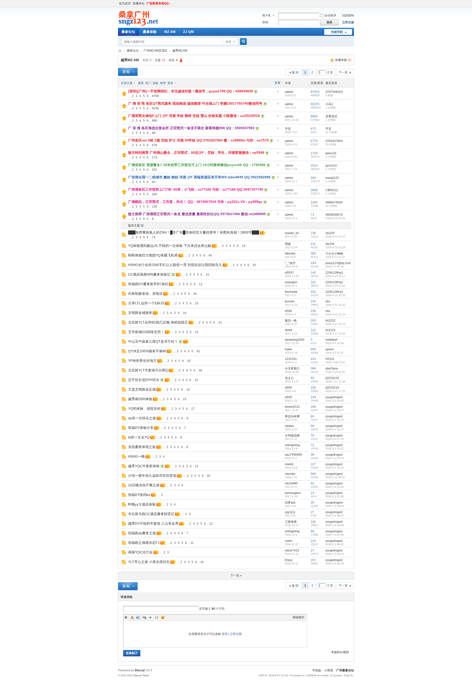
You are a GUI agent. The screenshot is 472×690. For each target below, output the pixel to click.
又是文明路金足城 (142, 389)
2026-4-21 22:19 (335, 314)
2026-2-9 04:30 (334, 534)
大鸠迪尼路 (292, 435)
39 (200, 370)
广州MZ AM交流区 (155, 50)
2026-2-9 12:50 (334, 496)
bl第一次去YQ (138, 437)
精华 (163, 83)
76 (312, 435)
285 (154, 194)
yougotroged (333, 397)
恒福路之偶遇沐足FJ (144, 543)
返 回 (295, 72)
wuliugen (291, 282)
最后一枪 (291, 320)
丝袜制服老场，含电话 (145, 294)
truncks (290, 301)
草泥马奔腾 (292, 416)
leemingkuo (293, 493)
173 (154, 157)
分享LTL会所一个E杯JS (146, 303)
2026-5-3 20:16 (334, 266)
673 (313, 128)
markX (289, 464)
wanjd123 (332, 178)
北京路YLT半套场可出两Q (148, 370)
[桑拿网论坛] (140, 25)
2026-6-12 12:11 (335, 256)
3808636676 (334, 214)
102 (313, 541)
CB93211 (331, 190)
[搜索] (242, 41)
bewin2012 (292, 406)
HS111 (329, 359)
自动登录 (330, 15)
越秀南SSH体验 (140, 399)
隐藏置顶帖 (277, 91)
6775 (314, 141)
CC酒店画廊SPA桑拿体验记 (149, 274)
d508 (288, 311)
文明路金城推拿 (140, 313)
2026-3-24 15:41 (335, 371)
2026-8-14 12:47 (335, 236)
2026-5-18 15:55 (335, 218)
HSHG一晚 (136, 456)
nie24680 (291, 483)
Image (138, 617)
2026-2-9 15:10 (334, 486)
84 (312, 416)
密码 (265, 22)
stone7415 (292, 550)
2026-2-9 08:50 (334, 506)
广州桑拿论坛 (345, 670)
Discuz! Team (141, 675)
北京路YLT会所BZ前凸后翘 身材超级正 (158, 322)
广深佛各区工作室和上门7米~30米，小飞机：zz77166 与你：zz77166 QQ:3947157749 (195, 189)
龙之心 (289, 378)
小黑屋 (328, 670)
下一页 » (236, 575)
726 (313, 233)
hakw (288, 349)
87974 (315, 92)
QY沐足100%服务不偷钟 (147, 351)
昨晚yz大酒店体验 (142, 504)
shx (327, 301)
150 (313, 311)
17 (193, 408)
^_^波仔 (290, 263)
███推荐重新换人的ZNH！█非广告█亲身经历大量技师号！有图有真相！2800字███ (193, 232)
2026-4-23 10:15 (335, 285)
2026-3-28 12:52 (335, 362)
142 (313, 272)
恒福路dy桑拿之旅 (142, 533)
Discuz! (140, 670)
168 (313, 406)
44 (195, 294)
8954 (314, 116)
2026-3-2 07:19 (334, 438)
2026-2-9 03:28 (334, 563)
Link (144, 617)
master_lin (292, 233)
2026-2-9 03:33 (334, 553)
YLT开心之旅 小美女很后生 (149, 562)
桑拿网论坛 (120, 50)
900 (313, 349)
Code (156, 617)
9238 (155, 108)
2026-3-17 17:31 (335, 391)
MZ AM (170, 32)
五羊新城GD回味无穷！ (146, 332)
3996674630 (334, 202)
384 (313, 368)
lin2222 (330, 320)
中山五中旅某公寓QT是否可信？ (153, 341)
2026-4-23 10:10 (335, 295)
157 (313, 560)
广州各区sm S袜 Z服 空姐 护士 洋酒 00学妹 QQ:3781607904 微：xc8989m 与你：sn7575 (198, 140)
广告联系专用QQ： (159, 3)
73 (153, 237)
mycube (290, 474)
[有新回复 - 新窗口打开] (124, 236)
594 (313, 178)
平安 (288, 128)
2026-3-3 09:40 (334, 400)
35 (312, 502)
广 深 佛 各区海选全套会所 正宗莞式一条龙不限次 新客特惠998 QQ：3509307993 (191, 128)
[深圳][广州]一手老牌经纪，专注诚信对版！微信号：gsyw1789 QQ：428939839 (190, 91)
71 (312, 214)
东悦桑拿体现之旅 (142, 447)
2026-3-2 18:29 (334, 419)
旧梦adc (290, 502)
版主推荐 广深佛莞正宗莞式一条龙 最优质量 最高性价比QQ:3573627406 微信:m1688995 (197, 214)
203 (313, 320)
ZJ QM (188, 32)
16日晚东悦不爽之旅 (144, 485)
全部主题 (127, 83)
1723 (314, 153)
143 (313, 397)
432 (313, 292)
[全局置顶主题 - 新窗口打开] (124, 95)
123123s (291, 359)
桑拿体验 (150, 32)
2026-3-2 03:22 (334, 448)
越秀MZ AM (179, 50)
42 (189, 361)
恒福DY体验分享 (140, 428)
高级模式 (298, 617)
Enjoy (289, 560)
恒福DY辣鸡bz (139, 495)
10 (196, 380)
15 (207, 274)
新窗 (277, 82)
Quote (150, 617)
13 (196, 332)
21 (220, 322)
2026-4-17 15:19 (335, 324)
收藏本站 (139, 3)
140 (313, 301)
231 (313, 244)
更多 (170, 83)
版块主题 (134, 225)
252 (154, 169)
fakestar (290, 253)
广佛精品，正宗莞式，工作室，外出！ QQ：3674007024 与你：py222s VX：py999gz (195, 202)
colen (288, 541)
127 (313, 464)
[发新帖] (128, 72)
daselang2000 (294, 339)
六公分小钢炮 (334, 253)
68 (153, 133)
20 (254, 265)
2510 (314, 165)
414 (313, 359)
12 (200, 284)
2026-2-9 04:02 (334, 544)
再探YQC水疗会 (140, 552)
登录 (225, 634)
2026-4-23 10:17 (335, 276)
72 (312, 445)
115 (313, 282)
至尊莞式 (331, 116)
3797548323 (334, 92)
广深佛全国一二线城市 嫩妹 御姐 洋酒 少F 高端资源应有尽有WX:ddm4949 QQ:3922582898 (199, 177)
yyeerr (329, 349)
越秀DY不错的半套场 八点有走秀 (153, 523)
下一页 (343, 72)
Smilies (162, 617)
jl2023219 (332, 378)
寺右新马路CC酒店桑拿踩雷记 (151, 514)
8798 (155, 96)
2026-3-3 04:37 (334, 410)
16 (184, 313)
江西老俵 (291, 521)
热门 (148, 83)
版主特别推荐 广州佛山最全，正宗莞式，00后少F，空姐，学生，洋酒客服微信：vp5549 (196, 153)
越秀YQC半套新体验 (144, 466)
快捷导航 (337, 32)
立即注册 (348, 22)
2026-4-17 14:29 (335, 333)
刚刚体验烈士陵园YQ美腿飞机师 (153, 255)
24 (243, 246)
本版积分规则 (340, 652)
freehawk (291, 292)
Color (132, 617)
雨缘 (288, 244)
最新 (141, 83)
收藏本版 (343, 60)
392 (313, 253)
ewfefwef (331, 339)
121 (313, 330)
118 (313, 521)
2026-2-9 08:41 (334, 515)
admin (289, 92)
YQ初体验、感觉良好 (144, 408)
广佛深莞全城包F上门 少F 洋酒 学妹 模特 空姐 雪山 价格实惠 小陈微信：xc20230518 (194, 116)
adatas (289, 426)
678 (154, 145)
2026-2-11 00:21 (335, 477)
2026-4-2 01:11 (334, 352)
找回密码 (348, 15)
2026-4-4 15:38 (334, 343)
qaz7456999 (293, 454)
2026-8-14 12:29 (335, 247)
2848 (314, 190)
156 (313, 387)
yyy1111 (290, 512)
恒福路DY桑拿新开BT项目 (148, 284)
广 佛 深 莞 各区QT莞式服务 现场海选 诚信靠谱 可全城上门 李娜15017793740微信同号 (195, 103)
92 (312, 378)
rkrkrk (288, 330)
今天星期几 (292, 368)
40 (210, 255)
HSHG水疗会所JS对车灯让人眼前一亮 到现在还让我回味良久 (175, 265)
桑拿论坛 (128, 32)
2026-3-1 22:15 (334, 467)
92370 (315, 104)
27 (312, 512)
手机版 (316, 670)
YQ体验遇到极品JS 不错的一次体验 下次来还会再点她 (169, 246)
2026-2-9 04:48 (334, 525)
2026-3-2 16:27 (334, 429)
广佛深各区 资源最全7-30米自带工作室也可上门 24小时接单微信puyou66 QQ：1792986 (197, 165)
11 (191, 543)
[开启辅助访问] (353, 3)
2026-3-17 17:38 (335, 381)
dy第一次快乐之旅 (142, 418)
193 (313, 263)
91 (198, 351)
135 (154, 206)
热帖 (156, 83)
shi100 (330, 233)
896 (154, 120)
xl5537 (289, 272)
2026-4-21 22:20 (335, 304)
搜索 (228, 41)
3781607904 (334, 141)
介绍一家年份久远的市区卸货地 (152, 476)
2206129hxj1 (334, 272)
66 (312, 531)
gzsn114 (331, 165)
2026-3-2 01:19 (334, 458)
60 (153, 182)
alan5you (331, 368)
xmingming (292, 445)
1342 (314, 202)
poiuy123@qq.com (338, 263)
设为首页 (125, 3)
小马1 (329, 104)
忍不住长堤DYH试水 (143, 380)
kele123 (330, 153)
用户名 (266, 15)
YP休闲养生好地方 (142, 361)
